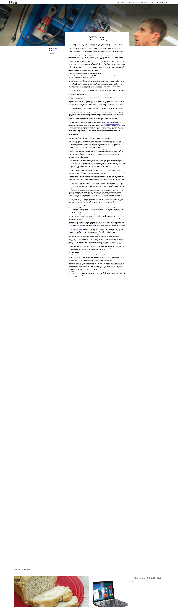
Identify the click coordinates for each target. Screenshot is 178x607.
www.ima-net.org (117, 61)
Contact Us (153, 2)
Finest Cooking (137, 2)
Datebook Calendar (144, 2)
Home (118, 2)
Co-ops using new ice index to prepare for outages (145, 577)
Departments (130, 2)
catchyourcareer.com (76, 229)
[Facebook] (157, 2)
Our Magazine (122, 2)
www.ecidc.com (101, 103)
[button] (166, 2)
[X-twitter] (159, 2)
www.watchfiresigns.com (112, 124)
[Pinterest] (163, 2)
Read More (132, 581)
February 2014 (54, 48)
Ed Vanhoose (52, 53)
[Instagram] (161, 2)
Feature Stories (54, 50)
